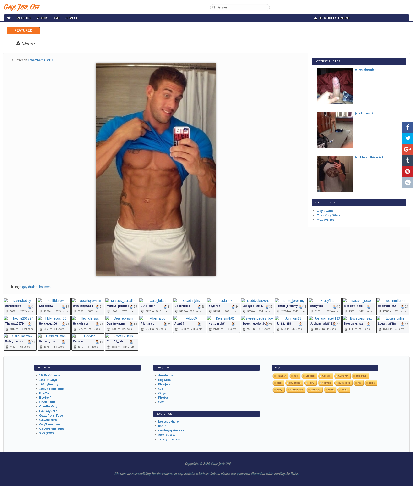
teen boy (315, 389)
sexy (279, 389)
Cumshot (343, 375)
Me (359, 382)
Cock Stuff (47, 402)
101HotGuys (48, 380)
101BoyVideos (49, 375)
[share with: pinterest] (407, 171)
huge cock (344, 382)
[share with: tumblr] (407, 160)
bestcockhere (168, 421)
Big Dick (164, 380)
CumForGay (48, 406)
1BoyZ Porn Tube (52, 388)
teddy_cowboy (169, 439)
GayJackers (48, 420)
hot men (45, 287)
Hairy (311, 382)
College (326, 375)
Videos (42, 18)
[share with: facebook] (407, 127)
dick (279, 382)
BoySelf (44, 397)
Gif (57, 18)
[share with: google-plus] (407, 149)
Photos (23, 18)
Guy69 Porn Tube (52, 428)
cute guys (361, 375)
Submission (296, 389)
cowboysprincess (171, 430)
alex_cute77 (167, 434)
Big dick (310, 375)
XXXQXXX (46, 433)
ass (296, 375)
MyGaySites (326, 219)
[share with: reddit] (407, 182)
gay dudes (29, 287)
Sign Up (71, 18)
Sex (161, 402)
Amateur (281, 375)
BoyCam (45, 393)
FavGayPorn (48, 411)
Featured (23, 30)
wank (344, 389)
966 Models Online (333, 18)
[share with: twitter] (407, 138)
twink (331, 389)
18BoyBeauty (48, 384)
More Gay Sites (328, 215)
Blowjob (164, 384)
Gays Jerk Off (21, 6)
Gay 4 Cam (325, 211)
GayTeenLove (49, 424)
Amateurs (165, 375)
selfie (372, 382)
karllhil (163, 426)
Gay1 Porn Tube (51, 415)
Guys (162, 393)
